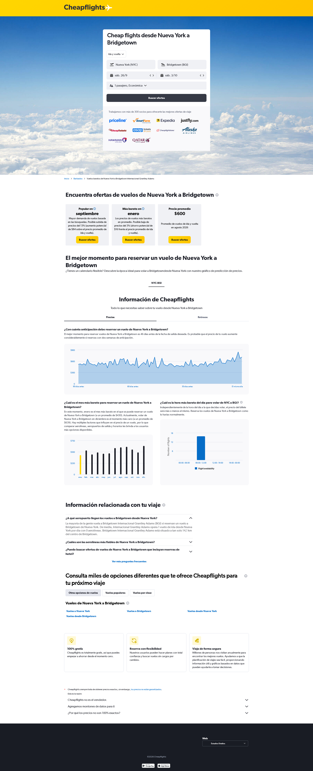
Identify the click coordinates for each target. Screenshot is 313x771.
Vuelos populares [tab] (115, 592)
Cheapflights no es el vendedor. (87, 700)
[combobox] (116, 54)
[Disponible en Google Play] (148, 766)
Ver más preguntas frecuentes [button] (129, 561)
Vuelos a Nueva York (78, 611)
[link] (87, 239)
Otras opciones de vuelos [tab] (83, 592)
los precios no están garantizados (146, 689)
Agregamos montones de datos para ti (91, 706)
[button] (129, 75)
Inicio (66, 178)
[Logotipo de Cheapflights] (84, 8)
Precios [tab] (110, 317)
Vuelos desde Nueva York (202, 611)
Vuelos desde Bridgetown (81, 616)
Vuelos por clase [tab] (142, 592)
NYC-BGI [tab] (156, 282)
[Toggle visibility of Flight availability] (204, 468)
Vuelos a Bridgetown (139, 611)
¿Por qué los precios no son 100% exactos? (94, 713)
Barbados (78, 178)
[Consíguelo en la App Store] (163, 766)
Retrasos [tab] (203, 317)
